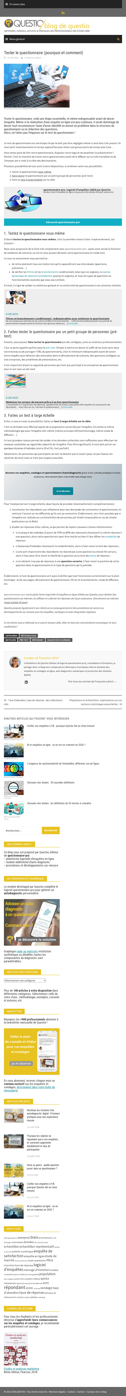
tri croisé (18, 1297)
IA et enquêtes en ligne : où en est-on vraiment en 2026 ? (56, 744)
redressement (10, 1283)
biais (34, 1237)
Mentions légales (57, 1391)
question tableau (32, 1278)
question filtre (19, 1279)
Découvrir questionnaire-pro (63, 222)
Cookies (71, 1391)
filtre (49, 1260)
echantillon (11, 1246)
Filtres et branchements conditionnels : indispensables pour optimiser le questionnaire (57, 318)
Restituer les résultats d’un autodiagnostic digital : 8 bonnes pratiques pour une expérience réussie (43, 1115)
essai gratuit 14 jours (16, 602)
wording (41, 1297)
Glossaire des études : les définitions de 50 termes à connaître (59, 803)
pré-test (50, 347)
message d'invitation (36, 1270)
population (47, 1274)
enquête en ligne (34, 1256)
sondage (46, 1288)
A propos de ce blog (96, 1391)
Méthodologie (28, 635)
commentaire (17, 1242)
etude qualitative (21, 1261)
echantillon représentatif (37, 1246)
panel (36, 1274)
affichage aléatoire (10, 1238)
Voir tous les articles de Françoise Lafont (92, 681)
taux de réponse (31, 1292)
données (29, 1242)
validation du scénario (59, 640)
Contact (81, 1391)
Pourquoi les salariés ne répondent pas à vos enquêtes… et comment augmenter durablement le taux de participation (43, 1142)
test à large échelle (31, 179)
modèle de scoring (25, 1274)
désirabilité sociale (41, 1242)
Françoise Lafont (33, 57)
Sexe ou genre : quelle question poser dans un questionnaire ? (43, 1166)
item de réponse (24, 1265)
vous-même (44, 171)
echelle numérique (22, 1251)
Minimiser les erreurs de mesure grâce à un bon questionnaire (42, 402)
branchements (50, 272)
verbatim (34, 1297)
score (29, 1288)
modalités (111, 536)
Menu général (17, 39)
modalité (54, 1270)
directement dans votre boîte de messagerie (29, 1088)
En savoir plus (17, 4)
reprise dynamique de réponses (29, 1283)
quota (45, 1278)
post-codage (8, 1279)
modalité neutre (11, 1274)
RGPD (46, 1283)
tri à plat (25, 1297)
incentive (9, 1265)
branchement (45, 1237)
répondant (37, 640)
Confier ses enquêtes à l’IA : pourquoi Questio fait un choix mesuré (61, 725)
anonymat (24, 1237)
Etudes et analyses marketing (21, 1368)
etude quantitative (37, 1260)
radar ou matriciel (27, 951)
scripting (36, 1288)
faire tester (18, 175)
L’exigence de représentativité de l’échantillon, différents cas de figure (63, 763)
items (93, 555)
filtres (30, 272)
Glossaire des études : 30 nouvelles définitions (50, 782)
